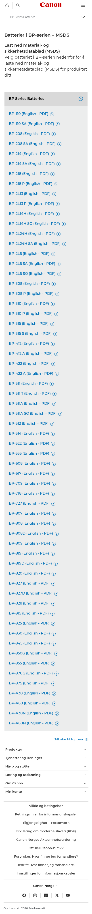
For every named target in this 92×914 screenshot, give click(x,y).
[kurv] (7, 5)
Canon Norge (44, 886)
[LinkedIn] (46, 895)
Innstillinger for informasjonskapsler (46, 873)
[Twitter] (57, 895)
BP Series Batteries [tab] (45, 99)
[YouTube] (68, 895)
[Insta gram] (35, 895)
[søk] (18, 5)
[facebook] (24, 895)
